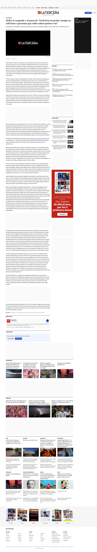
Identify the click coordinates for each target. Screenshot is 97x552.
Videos (33, 7)
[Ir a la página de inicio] (48, 13)
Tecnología (19, 7)
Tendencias (42, 438)
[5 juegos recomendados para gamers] (65, 373)
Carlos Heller (29, 312)
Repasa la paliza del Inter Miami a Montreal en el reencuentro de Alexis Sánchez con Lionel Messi (60, 137)
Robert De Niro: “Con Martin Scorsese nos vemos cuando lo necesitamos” (62, 85)
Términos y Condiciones (19, 327)
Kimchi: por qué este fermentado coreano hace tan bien (64, 499)
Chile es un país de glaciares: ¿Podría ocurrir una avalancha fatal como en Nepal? (47, 366)
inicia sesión (11, 338)
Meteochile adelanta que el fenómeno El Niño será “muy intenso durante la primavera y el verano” (13, 366)
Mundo (29, 7)
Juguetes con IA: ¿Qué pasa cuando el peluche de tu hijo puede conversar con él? (64, 475)
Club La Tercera (44, 7)
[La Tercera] (11, 521)
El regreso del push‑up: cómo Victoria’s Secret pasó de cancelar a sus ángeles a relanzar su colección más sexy (47, 443)
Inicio (2, 7)
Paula (58, 472)
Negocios (14, 7)
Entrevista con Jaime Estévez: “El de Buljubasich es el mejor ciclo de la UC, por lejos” (60, 141)
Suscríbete (19, 338)
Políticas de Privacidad (27, 327)
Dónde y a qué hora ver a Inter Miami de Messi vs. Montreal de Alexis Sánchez (62, 402)
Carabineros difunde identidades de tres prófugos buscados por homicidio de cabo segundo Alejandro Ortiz (13, 466)
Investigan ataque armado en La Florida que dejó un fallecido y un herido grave (62, 96)
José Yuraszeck (37, 312)
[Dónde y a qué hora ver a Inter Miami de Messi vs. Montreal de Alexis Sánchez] (62, 411)
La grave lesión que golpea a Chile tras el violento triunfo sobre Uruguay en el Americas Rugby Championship (65, 460)
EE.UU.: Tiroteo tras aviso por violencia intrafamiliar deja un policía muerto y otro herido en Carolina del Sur (62, 90)
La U (26, 312)
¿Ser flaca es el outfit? (62, 491)
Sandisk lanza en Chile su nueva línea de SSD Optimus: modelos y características (14, 500)
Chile (7, 438)
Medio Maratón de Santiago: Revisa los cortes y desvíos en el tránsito (16, 401)
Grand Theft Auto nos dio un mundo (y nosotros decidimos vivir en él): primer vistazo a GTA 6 (30, 366)
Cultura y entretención (28, 472)
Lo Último (38, 7)
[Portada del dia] (62, 192)
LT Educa (56, 7)
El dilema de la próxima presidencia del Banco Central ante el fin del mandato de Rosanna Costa (30, 460)
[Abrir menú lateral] (2, 13)
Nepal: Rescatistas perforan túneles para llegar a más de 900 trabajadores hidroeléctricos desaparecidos (62, 80)
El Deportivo (25, 7)
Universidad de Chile (21, 312)
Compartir (8, 58)
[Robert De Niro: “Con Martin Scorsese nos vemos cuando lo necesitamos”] (31, 484)
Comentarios (14, 58)
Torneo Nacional (13, 312)
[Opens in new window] (34, 521)
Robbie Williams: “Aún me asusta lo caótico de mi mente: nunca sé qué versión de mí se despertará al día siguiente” (30, 493)
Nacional (10, 7)
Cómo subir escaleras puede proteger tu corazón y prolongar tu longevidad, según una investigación (48, 460)
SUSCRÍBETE (62, 214)
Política (5, 7)
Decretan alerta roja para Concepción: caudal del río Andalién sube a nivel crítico (62, 70)
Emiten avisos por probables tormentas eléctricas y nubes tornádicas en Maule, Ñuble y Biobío (39, 402)
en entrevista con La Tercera (35, 138)
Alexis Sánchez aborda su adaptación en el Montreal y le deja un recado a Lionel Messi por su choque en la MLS (60, 121)
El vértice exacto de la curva (30, 440)
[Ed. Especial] (45, 521)
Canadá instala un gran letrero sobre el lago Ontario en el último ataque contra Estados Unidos (62, 75)
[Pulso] (22, 521)
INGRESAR (94, 12)
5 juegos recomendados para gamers (64, 364)
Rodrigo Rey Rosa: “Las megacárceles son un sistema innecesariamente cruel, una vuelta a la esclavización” (31, 500)
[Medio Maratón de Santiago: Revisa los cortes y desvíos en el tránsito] (16, 411)
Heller (33, 312)
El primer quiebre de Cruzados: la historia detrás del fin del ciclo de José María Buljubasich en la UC (59, 126)
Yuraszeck (42, 312)
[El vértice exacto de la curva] (31, 452)
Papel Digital (51, 7)
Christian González (11, 29)
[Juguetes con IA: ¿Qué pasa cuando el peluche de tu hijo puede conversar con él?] (65, 484)
